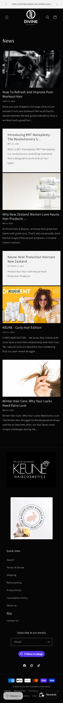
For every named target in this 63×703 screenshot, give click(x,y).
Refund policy (14, 582)
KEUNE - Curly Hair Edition (22, 327)
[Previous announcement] (6, 4)
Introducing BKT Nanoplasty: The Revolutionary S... (29, 137)
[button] (6, 17)
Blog (9, 612)
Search (10, 559)
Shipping (11, 575)
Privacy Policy (14, 590)
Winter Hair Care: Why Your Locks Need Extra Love (27, 403)
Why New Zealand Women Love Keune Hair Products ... (31, 216)
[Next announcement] (56, 4)
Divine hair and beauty (30, 686)
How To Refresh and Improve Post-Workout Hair (28, 94)
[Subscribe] (48, 642)
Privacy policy (35, 691)
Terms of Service (15, 567)
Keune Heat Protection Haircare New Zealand (31, 259)
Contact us (12, 620)
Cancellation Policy (17, 597)
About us (12, 605)
